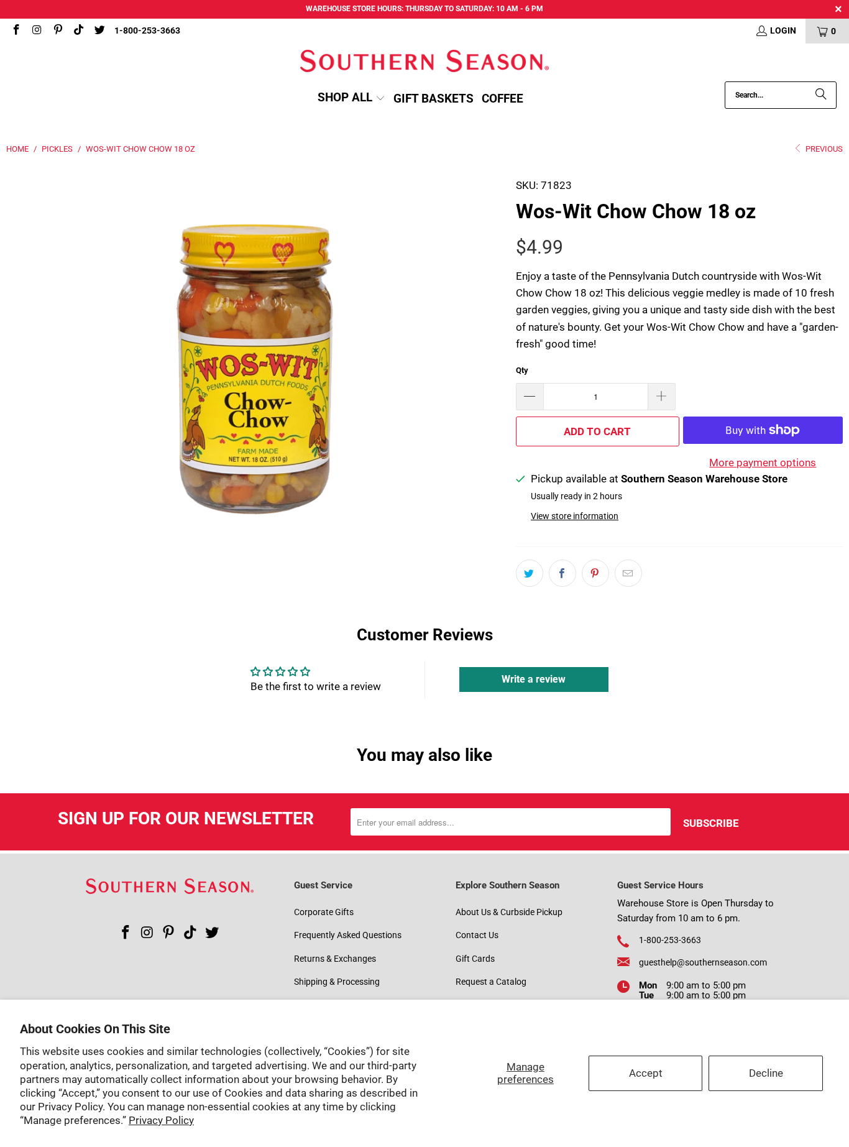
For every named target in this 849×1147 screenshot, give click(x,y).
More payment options (762, 462)
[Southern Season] (424, 62)
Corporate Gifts (324, 912)
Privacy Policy (161, 1120)
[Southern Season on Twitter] (99, 31)
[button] (351, 98)
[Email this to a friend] (628, 573)
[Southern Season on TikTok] (78, 31)
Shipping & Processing (337, 982)
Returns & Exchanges (335, 959)
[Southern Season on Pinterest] (57, 31)
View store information (574, 516)
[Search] (821, 95)
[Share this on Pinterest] (595, 573)
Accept (646, 1073)
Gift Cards (475, 959)
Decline (766, 1073)
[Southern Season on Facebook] (15, 31)
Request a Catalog (491, 982)
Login (783, 30)
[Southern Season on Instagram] (36, 31)
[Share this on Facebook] (562, 573)
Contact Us (477, 935)
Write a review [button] (534, 679)
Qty (522, 370)
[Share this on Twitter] (529, 573)
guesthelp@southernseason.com (703, 962)
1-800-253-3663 (147, 30)
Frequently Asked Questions (348, 935)
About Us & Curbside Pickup (509, 912)
